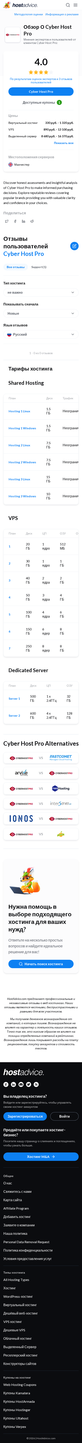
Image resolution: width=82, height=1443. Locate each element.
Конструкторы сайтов (19, 1364)
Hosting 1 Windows (22, 428)
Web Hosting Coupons (19, 1385)
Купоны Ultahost (15, 1418)
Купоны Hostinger (16, 1410)
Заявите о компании (19, 1225)
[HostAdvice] (20, 5)
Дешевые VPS (14, 1330)
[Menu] (75, 5)
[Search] (67, 5)
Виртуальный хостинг (20, 1305)
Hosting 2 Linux (19, 445)
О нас (7, 1183)
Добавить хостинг (17, 1217)
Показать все (64, 143)
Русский (20, 334)
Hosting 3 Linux (19, 479)
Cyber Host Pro (41, 91)
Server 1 (14, 698)
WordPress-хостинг (18, 1296)
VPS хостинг (12, 1322)
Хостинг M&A (38, 1157)
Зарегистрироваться (25, 1116)
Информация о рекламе (62, 14)
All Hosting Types (16, 1280)
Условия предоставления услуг (27, 1259)
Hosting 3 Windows (22, 496)
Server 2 (14, 715)
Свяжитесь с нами (17, 1191)
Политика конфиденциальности (28, 1250)
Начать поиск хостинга (44, 964)
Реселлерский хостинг (20, 1355)
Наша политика (15, 1233)
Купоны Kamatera (16, 1393)
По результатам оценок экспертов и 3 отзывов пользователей (41, 80)
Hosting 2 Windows (22, 462)
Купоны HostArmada (19, 1401)
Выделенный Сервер (19, 1347)
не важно (15, 292)
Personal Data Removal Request (26, 1242)
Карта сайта (12, 1200)
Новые (13, 313)
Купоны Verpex (14, 1427)
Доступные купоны (41, 102)
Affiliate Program (16, 1208)
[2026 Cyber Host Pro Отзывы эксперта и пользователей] (6, 221)
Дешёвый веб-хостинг (20, 1313)
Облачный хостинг (17, 1338)
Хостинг (9, 1288)
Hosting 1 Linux (19, 411)
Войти (64, 1116)
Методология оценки (28, 14)
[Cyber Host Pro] (12, 34)
